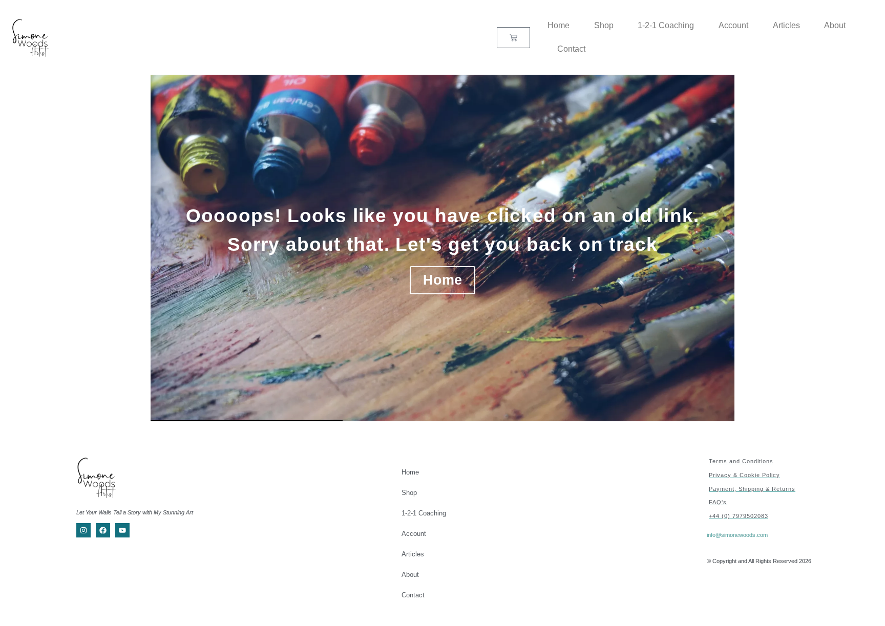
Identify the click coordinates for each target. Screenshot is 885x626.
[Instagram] (83, 530)
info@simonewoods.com (737, 535)
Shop (604, 25)
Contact (571, 49)
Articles (786, 25)
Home (558, 25)
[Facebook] (103, 530)
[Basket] (513, 37)
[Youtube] (122, 530)
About (835, 25)
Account (733, 25)
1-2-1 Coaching (666, 25)
